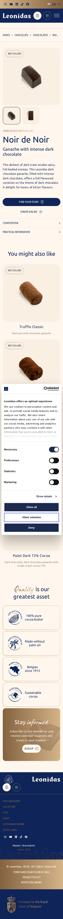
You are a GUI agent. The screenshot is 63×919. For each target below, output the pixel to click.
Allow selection (31, 517)
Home (6, 35)
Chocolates (40, 35)
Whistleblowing (31, 882)
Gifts (5, 812)
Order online (28, 211)
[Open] (56, 15)
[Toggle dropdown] (58, 4)
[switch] (54, 460)
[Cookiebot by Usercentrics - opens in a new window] (44, 389)
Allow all (31, 507)
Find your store (29, 202)
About (6, 818)
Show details (44, 496)
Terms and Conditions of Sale (31, 872)
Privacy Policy (32, 877)
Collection (9, 806)
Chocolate (21, 35)
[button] (11, 115)
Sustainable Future (13, 824)
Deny (31, 527)
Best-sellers (26, 131)
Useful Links (10, 829)
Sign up (28, 748)
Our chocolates (11, 801)
